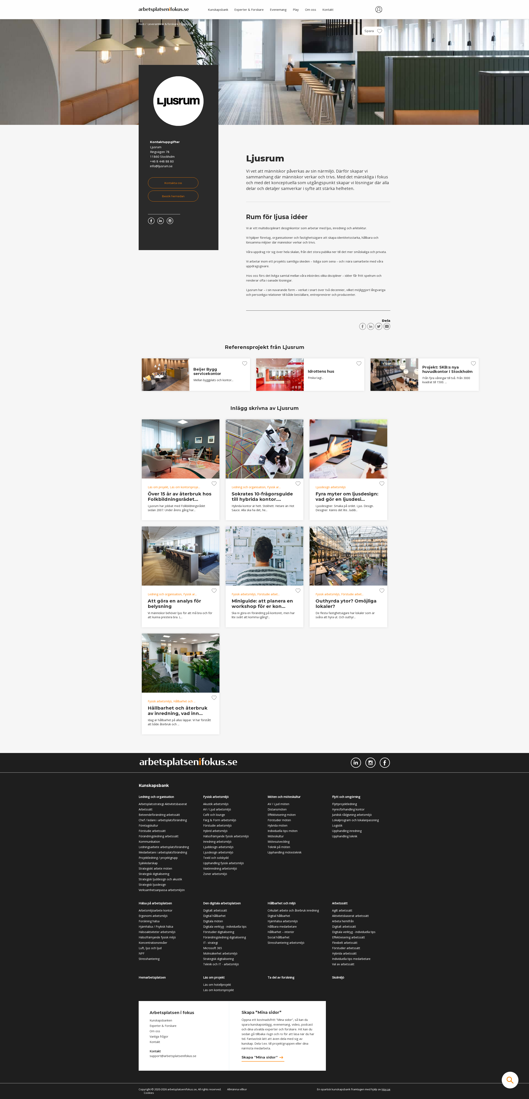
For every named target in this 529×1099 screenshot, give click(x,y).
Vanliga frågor (159, 1036)
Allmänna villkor (237, 1089)
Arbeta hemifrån (343, 921)
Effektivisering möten (282, 815)
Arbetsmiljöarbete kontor (155, 910)
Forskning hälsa (149, 921)
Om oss (155, 1031)
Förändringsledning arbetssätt (159, 836)
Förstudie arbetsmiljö (217, 825)
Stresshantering (149, 959)
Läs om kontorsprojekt (218, 990)
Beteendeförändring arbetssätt (159, 815)
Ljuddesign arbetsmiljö (218, 847)
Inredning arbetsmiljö (217, 842)
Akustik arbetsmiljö (216, 804)
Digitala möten (213, 921)
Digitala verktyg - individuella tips (225, 926)
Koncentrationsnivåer (153, 943)
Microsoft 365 (212, 948)
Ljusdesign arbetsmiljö (218, 852)
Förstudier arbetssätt (346, 948)
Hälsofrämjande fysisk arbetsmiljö (226, 836)
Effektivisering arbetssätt (348, 937)
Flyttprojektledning (344, 804)
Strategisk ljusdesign (152, 885)
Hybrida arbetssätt (344, 953)
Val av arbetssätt (343, 964)
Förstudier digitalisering (218, 932)
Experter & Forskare (163, 1026)
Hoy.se (386, 1089)
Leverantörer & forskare (163, 24)
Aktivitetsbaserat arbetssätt (350, 916)
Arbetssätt (146, 809)
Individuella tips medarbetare (351, 959)
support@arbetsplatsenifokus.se (173, 1056)
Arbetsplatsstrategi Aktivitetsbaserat (163, 804)
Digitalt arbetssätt (215, 910)
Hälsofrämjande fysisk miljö (157, 937)
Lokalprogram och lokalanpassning (355, 820)
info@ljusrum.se (161, 166)
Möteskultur (276, 836)
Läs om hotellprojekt (217, 985)
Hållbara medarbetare (282, 926)
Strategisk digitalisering (154, 874)
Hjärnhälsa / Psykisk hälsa (156, 926)
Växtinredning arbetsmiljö (220, 868)
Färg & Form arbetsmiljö (219, 820)
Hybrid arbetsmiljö (215, 831)
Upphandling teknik (344, 836)
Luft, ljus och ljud (150, 948)
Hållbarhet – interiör (281, 932)
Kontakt (155, 1042)
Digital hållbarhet (214, 916)
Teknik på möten (279, 847)
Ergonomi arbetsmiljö (153, 916)
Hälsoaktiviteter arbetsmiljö (157, 932)
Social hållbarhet (279, 937)
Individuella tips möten (283, 831)
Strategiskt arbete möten (155, 868)
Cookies (149, 1093)
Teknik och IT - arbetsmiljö (221, 964)
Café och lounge (214, 815)
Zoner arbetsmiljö (215, 874)
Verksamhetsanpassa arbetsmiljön (162, 890)
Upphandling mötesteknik (284, 852)
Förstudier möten (279, 820)
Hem (141, 24)
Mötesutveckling (279, 842)
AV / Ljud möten (278, 804)
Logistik (337, 825)
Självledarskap (148, 863)
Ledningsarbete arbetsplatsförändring (164, 847)
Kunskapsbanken (161, 1020)
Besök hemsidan (173, 196)
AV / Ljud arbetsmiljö (217, 809)
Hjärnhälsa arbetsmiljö (283, 921)
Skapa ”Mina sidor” (260, 1057)
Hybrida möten (277, 825)
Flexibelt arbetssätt (344, 943)
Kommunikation (149, 842)
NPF (141, 953)
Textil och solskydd (216, 858)
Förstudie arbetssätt (152, 831)
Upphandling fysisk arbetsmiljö (223, 863)
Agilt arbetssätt (342, 910)
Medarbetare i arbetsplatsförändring (163, 852)
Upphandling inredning (347, 831)
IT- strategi (210, 943)
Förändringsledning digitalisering (224, 937)
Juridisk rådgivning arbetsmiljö (352, 815)
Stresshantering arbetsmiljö (286, 943)
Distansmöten (277, 809)
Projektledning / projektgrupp (158, 858)
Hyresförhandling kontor (348, 809)
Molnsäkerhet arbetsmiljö (220, 953)
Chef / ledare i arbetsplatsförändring (163, 820)
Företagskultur (148, 825)
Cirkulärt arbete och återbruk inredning (293, 910)
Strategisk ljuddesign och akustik (160, 879)
